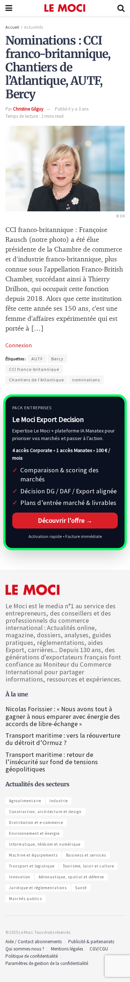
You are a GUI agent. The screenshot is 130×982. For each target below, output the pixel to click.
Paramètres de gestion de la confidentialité (46, 963)
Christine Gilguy (28, 109)
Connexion (18, 345)
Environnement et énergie (34, 833)
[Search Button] (121, 8)
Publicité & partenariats (91, 942)
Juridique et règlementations (38, 887)
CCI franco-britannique (34, 369)
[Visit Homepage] (64, 8)
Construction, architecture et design (45, 811)
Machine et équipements (33, 855)
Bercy (57, 358)
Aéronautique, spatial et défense (71, 876)
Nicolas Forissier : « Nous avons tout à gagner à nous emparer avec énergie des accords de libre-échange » (62, 716)
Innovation (19, 876)
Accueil (12, 27)
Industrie (58, 800)
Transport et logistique (32, 866)
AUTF (37, 358)
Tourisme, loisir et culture (88, 866)
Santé (81, 887)
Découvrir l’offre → (65, 520)
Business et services (86, 855)
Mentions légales (67, 949)
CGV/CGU (99, 949)
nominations (86, 379)
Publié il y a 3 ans (71, 109)
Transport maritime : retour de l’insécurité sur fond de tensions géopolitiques (51, 761)
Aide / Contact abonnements (33, 942)
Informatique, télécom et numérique (45, 844)
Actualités (33, 27)
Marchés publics (25, 898)
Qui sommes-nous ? (24, 949)
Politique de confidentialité (31, 956)
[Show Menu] (8, 8)
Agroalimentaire (25, 800)
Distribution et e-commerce (36, 822)
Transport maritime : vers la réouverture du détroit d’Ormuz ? (62, 739)
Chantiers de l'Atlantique (36, 379)
